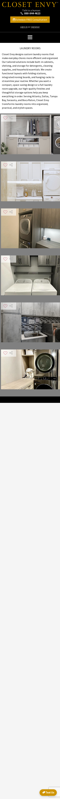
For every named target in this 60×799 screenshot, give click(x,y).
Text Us (50, 792)
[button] (30, 37)
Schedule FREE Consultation (31, 19)
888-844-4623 (32, 13)
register (35, 26)
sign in (24, 26)
